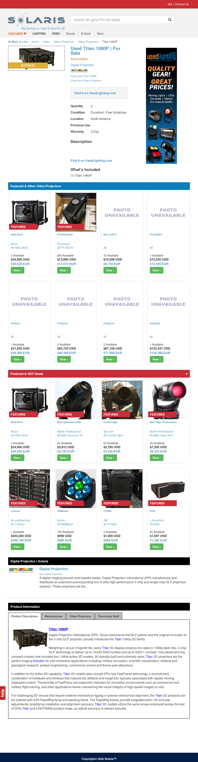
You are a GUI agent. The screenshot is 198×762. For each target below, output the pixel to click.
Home (35, 42)
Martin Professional (69, 431)
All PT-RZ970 (65, 248)
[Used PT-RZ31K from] (75, 302)
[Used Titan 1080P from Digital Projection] (36, 68)
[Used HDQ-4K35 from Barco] (29, 213)
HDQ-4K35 (17, 234)
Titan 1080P (58, 629)
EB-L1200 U (110, 234)
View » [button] (17, 270)
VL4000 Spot (110, 422)
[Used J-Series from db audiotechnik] (29, 489)
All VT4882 (110, 524)
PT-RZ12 (15, 323)
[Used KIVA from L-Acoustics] (168, 489)
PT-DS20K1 (156, 234)
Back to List (19, 42)
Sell (170, 4)
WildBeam (62, 511)
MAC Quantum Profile (69, 422)
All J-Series (18, 524)
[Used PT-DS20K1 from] (168, 213)
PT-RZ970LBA (65, 234)
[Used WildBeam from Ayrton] (75, 489)
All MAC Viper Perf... (162, 435)
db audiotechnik (20, 520)
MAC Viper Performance (163, 422)
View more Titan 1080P (84, 76)
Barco (14, 244)
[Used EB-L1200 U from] (122, 213)
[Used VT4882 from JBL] (122, 489)
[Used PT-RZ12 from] (29, 302)
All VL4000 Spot (113, 435)
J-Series (15, 511)
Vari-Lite (108, 431)
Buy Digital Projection (50, 574)
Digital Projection (82, 65)
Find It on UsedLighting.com (95, 93)
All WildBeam (65, 524)
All (104, 248)
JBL (105, 520)
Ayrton (61, 520)
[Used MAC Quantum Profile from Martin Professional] (75, 401)
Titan (117, 639)
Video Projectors (64, 42)
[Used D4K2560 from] (168, 302)
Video (46, 42)
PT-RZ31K (62, 323)
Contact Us (182, 4)
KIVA (152, 511)
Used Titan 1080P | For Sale (95, 50)
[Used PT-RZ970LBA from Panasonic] (75, 213)
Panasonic (63, 244)
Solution (39, 661)
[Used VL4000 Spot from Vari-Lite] (122, 401)
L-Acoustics (157, 520)
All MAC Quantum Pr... (71, 435)
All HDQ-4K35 (19, 248)
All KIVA (154, 524)
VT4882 (107, 511)
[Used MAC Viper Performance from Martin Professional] (168, 401)
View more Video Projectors (86, 80)
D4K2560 (155, 323)
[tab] (24, 616)
